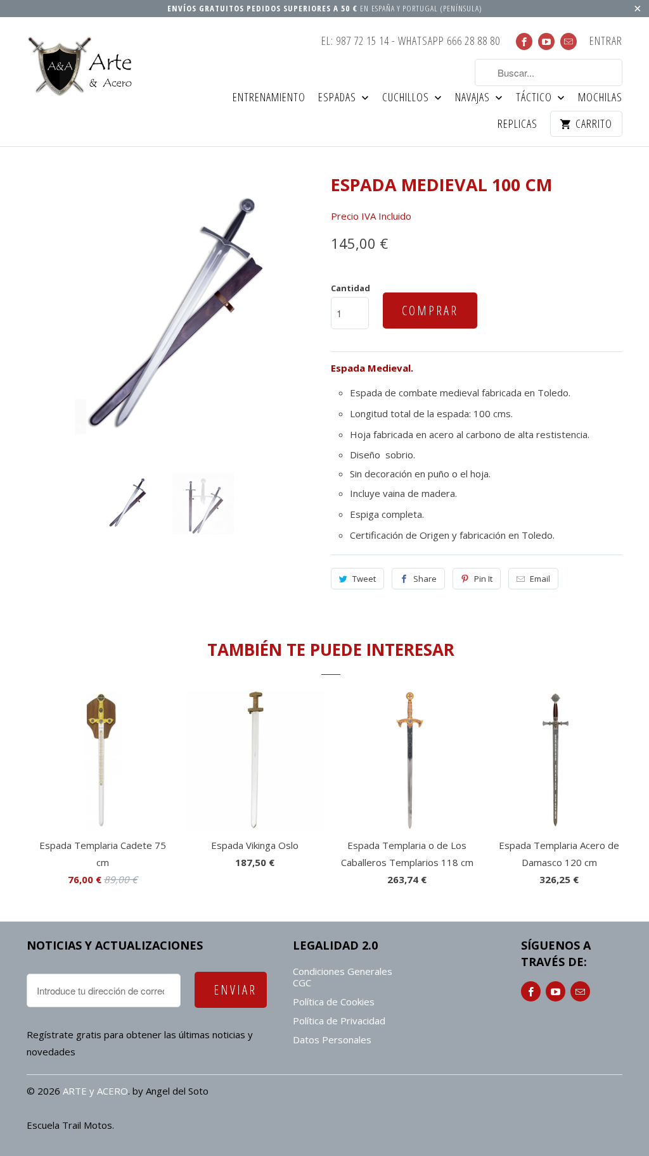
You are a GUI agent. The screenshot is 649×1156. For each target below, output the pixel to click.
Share (425, 578)
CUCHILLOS (407, 97)
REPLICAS (517, 124)
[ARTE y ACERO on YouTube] (546, 41)
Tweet (364, 578)
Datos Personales (332, 1039)
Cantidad (350, 288)
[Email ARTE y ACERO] (568, 41)
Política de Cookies (334, 1001)
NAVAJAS (473, 97)
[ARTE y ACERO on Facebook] (524, 41)
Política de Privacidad (339, 1020)
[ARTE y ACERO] (84, 66)
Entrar (605, 41)
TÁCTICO (535, 97)
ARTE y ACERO (95, 1090)
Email (540, 578)
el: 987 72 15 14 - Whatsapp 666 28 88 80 (410, 41)
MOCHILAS (600, 97)
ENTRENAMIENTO (269, 97)
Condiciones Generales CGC (342, 977)
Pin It (483, 578)
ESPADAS (338, 97)
